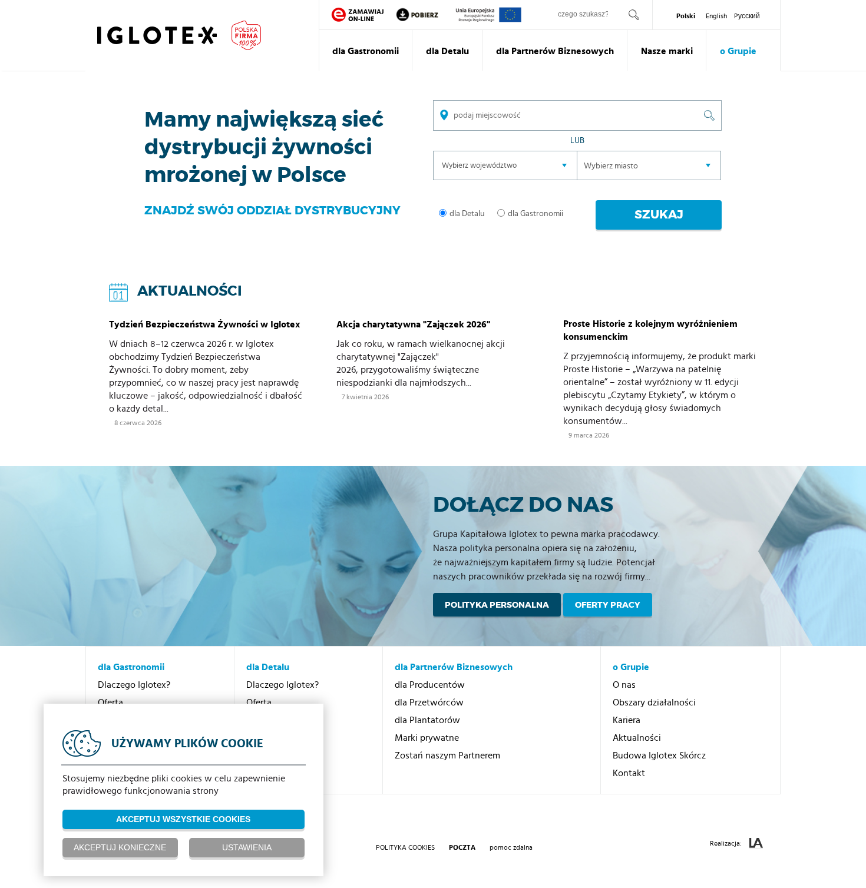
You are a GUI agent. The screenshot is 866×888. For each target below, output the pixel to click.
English (716, 15)
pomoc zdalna (511, 847)
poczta (462, 847)
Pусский (747, 15)
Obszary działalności (654, 702)
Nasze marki (667, 51)
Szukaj (658, 214)
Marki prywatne (427, 738)
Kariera (626, 720)
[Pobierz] (425, 14)
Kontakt (629, 773)
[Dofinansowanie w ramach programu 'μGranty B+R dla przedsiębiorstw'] (489, 14)
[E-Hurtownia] (357, 14)
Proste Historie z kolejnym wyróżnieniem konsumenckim (650, 330)
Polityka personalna (497, 604)
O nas (624, 685)
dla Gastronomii (365, 51)
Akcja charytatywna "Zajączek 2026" (413, 324)
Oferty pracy (607, 604)
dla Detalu (447, 51)
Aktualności (637, 738)
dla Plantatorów (427, 720)
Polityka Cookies (405, 847)
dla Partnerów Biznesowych (555, 51)
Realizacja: (726, 843)
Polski (685, 15)
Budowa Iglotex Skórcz (659, 755)
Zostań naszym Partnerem (447, 755)
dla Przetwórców (429, 702)
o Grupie (738, 51)
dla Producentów (430, 685)
